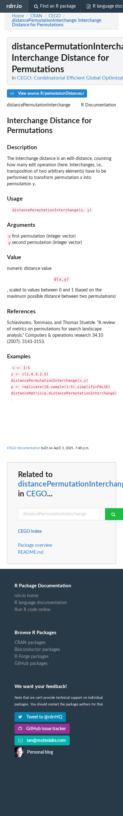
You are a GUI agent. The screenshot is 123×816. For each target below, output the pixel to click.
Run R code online (32, 610)
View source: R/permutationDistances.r (50, 93)
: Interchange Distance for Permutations (56, 22)
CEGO (36, 494)
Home (18, 16)
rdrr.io (14, 6)
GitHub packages (31, 663)
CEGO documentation (23, 448)
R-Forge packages (32, 656)
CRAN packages (30, 643)
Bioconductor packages (37, 649)
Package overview (35, 545)
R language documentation (41, 603)
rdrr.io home (26, 596)
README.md (31, 552)
